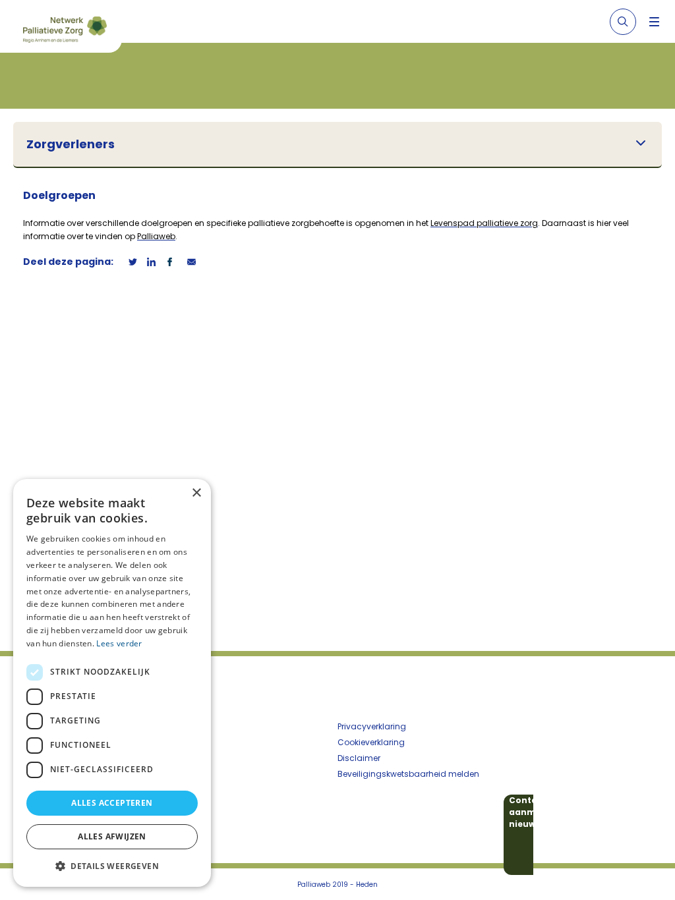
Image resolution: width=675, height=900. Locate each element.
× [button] (196, 493)
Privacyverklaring (372, 726)
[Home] (66, 31)
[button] (112, 866)
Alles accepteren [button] (111, 802)
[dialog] (112, 683)
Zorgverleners (70, 144)
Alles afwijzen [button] (112, 836)
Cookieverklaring (371, 742)
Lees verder (119, 643)
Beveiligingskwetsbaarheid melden (408, 773)
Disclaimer (359, 758)
